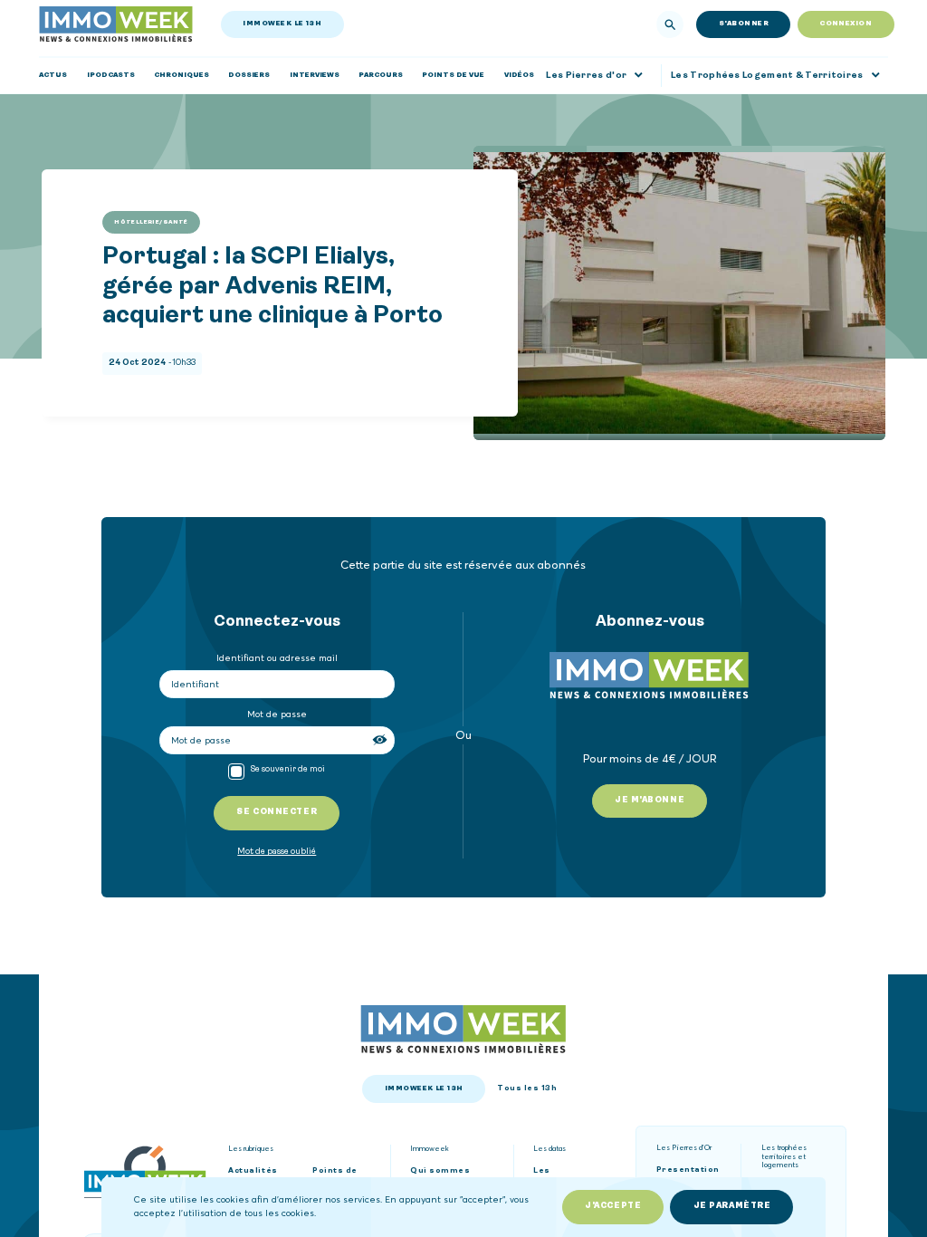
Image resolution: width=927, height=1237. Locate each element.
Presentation (688, 1170)
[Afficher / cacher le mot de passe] (381, 740)
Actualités (252, 1171)
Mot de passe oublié (276, 852)
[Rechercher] (670, 24)
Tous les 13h (527, 1088)
